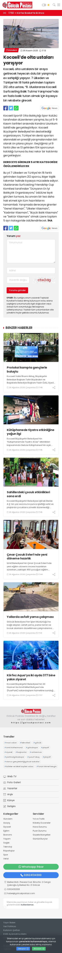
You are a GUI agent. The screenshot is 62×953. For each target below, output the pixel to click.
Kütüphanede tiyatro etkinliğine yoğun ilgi (30, 432)
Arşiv (10, 794)
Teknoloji (7, 846)
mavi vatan (10, 742)
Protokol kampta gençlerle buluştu (27, 369)
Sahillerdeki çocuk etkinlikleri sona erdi (28, 494)
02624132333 (13, 889)
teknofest (25, 742)
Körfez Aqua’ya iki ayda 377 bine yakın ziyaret (31, 677)
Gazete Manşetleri (41, 834)
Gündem (13, 50)
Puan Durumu (39, 830)
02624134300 (32, 875)
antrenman (36, 752)
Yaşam (7, 838)
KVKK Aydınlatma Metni (14, 934)
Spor (5, 854)
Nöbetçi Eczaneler (41, 822)
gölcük (37, 742)
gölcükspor (32, 747)
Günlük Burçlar (40, 838)
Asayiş (6, 822)
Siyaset (7, 826)
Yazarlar (12, 788)
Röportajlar (9, 850)
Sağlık (6, 842)
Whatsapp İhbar (33, 867)
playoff (45, 747)
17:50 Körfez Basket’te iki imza (26, 13)
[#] (31, 711)
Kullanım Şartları (11, 930)
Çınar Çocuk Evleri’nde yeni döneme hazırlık (27, 556)
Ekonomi (7, 834)
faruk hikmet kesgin (47, 766)
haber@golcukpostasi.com (21, 893)
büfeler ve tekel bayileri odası (18, 766)
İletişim (11, 806)
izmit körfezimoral (13, 747)
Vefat (6, 858)
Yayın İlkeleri (9, 922)
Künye (11, 800)
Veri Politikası (9, 926)
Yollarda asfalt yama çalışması (30, 617)
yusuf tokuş (33, 757)
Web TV (12, 776)
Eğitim (6, 830)
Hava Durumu (40, 826)
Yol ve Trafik (38, 818)
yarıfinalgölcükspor (14, 757)
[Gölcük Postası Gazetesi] (16, 5)
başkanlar (21, 752)
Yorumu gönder (17, 290)
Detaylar (22, 948)
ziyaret (8, 752)
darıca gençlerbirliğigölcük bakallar (22, 761)
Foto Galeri (14, 782)
